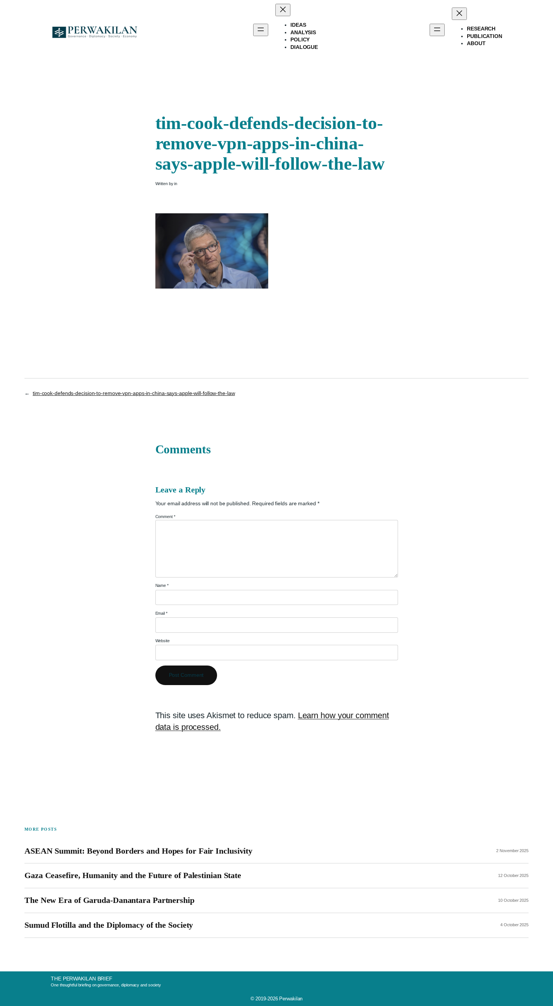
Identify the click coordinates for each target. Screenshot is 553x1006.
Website (162, 640)
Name (162, 585)
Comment (165, 516)
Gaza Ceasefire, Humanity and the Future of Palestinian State (132, 875)
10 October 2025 (513, 900)
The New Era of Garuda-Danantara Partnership (109, 900)
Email (161, 613)
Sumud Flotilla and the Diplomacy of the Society (108, 925)
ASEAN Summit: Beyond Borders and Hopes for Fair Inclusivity (138, 851)
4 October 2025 (514, 924)
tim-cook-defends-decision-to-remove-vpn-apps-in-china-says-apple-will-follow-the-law (134, 393)
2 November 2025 (512, 850)
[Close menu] (282, 10)
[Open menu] (260, 30)
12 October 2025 (513, 875)
